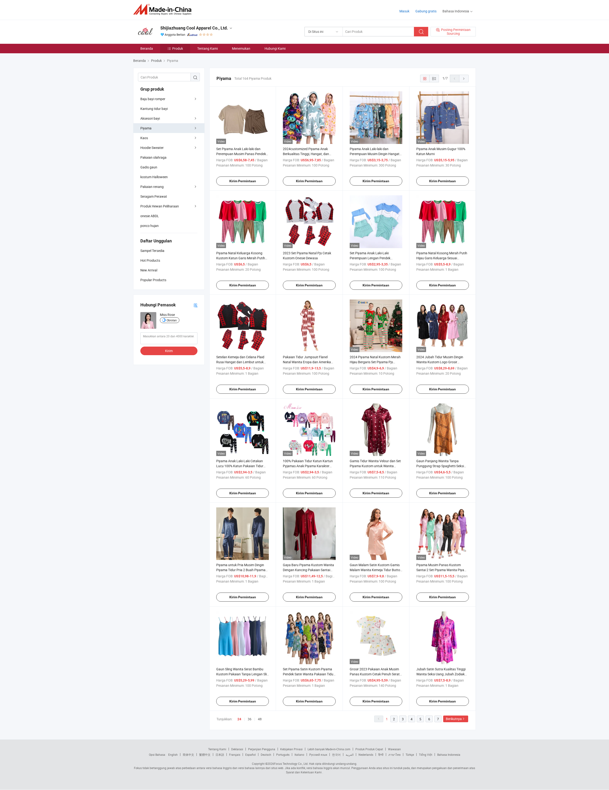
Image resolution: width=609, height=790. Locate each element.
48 (260, 719)
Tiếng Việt (425, 754)
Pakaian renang (152, 186)
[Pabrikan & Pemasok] (163, 9)
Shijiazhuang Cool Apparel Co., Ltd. (194, 27)
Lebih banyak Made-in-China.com (329, 749)
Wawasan (394, 749)
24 (239, 719)
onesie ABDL (149, 216)
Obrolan (172, 320)
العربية (350, 754)
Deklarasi (237, 749)
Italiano (299, 754)
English (173, 754)
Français (234, 754)
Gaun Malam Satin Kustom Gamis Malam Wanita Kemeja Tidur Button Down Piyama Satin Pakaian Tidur (376, 570)
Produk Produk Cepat (369, 749)
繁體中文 (205, 754)
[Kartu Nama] (195, 305)
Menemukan (241, 48)
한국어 (336, 754)
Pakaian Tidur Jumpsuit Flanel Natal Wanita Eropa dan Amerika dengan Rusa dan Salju (307, 362)
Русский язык (318, 754)
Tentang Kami (207, 48)
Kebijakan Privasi (291, 749)
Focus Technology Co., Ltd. (291, 763)
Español (250, 754)
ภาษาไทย (394, 754)
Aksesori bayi (150, 118)
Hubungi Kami (275, 48)
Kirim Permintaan (242, 181)
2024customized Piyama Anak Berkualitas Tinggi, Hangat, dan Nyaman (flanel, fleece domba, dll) (308, 154)
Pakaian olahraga (153, 157)
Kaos (144, 138)
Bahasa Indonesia (448, 754)
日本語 (220, 754)
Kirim (169, 350)
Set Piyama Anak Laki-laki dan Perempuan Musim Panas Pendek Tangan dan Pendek (241, 154)
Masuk (404, 11)
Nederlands (366, 754)
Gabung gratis (426, 11)
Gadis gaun (148, 167)
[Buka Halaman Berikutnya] (463, 78)
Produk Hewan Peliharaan (159, 206)
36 (249, 719)
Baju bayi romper (152, 99)
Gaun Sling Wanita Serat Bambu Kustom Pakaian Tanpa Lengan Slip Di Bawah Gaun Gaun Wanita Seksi (242, 674)
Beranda (146, 48)
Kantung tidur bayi (154, 108)
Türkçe (410, 754)
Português (283, 754)
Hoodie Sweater (152, 147)
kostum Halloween (154, 177)
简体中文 (188, 754)
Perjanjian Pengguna (261, 749)
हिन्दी (380, 754)
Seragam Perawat (153, 196)
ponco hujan (149, 225)
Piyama (146, 128)
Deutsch (266, 754)
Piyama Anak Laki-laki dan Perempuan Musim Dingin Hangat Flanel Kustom (374, 154)
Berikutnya (454, 718)
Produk (177, 48)
